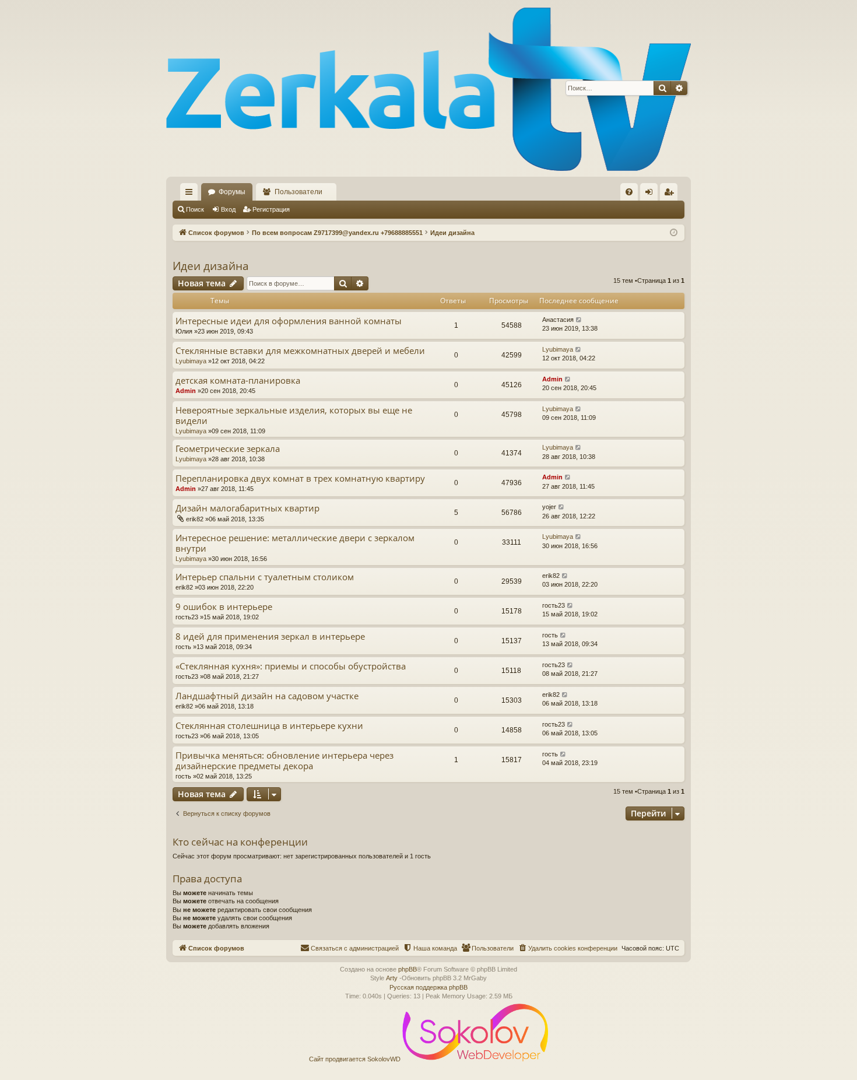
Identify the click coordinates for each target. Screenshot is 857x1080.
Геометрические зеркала (227, 448)
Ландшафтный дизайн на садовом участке (267, 696)
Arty (392, 977)
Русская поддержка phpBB (428, 987)
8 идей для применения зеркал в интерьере (270, 636)
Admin (185, 390)
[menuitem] (629, 192)
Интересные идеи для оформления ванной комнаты (288, 321)
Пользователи (298, 192)
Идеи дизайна (211, 265)
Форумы (232, 192)
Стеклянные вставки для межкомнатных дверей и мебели (300, 350)
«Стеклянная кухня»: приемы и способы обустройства (290, 666)
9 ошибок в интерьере (223, 606)
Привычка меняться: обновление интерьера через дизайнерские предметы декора (284, 761)
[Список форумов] (428, 88)
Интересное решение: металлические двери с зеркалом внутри (295, 543)
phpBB (407, 969)
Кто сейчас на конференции (240, 841)
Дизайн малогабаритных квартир (247, 508)
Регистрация (271, 209)
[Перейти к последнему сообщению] (579, 319)
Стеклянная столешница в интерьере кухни (269, 725)
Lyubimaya (190, 360)
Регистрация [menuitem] (671, 194)
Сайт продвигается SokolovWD (355, 1059)
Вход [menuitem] (651, 194)
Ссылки (191, 194)
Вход (228, 209)
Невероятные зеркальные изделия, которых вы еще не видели (293, 415)
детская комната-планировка (237, 380)
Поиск (195, 209)
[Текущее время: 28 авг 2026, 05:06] (673, 233)
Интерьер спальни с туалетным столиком (264, 577)
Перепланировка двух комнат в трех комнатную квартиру (300, 478)
